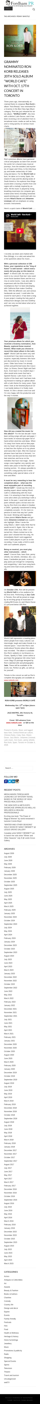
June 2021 (8, 1023)
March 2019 (8, 1101)
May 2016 (8, 1214)
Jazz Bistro (14, 737)
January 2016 (9, 1228)
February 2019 (10, 1104)
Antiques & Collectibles (13, 1280)
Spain (15, 742)
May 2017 (8, 1175)
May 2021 (8, 1027)
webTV (6, 1382)
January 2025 (9, 913)
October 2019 (9, 1076)
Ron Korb (8, 742)
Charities (7, 1298)
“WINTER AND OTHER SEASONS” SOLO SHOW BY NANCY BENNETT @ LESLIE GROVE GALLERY (20, 827)
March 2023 (8, 970)
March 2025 (8, 906)
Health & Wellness (11, 1333)
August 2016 (9, 1203)
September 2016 (10, 1200)
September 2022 (10, 988)
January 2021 (9, 1041)
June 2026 (8, 860)
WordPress (28, 1397)
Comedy (7, 1301)
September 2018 (10, 1119)
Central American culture (23, 733)
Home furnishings (11, 1340)
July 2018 (8, 1126)
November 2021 (10, 1012)
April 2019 (8, 1097)
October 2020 (9, 1051)
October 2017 (9, 1157)
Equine (6, 1312)
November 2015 (10, 1235)
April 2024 (8, 935)
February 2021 (10, 1037)
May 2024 (8, 931)
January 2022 (9, 1005)
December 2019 (10, 1073)
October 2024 (9, 921)
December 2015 (10, 1232)
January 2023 (9, 974)
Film (5, 1326)
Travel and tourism (11, 1375)
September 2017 (10, 1161)
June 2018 (8, 1129)
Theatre (7, 1372)
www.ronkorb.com (11, 680)
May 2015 (8, 1256)
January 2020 (9, 1069)
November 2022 (10, 981)
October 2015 (9, 1239)
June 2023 (8, 963)
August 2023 (9, 956)
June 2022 (8, 991)
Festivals (7, 1322)
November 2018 (10, 1111)
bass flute (8, 733)
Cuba (19, 735)
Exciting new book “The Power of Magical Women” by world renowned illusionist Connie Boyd (19, 818)
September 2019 (10, 1080)
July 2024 (8, 928)
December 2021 (10, 1009)
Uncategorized (10, 1379)
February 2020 (10, 1065)
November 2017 (10, 1154)
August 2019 (9, 1083)
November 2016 (10, 1193)
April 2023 (8, 966)
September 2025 (10, 885)
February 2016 (10, 1225)
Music (21, 730)
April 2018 (8, 1136)
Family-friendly (10, 1319)
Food (6, 1329)
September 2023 (10, 952)
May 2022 (8, 995)
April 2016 (8, 1217)
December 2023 (10, 945)
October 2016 (9, 1196)
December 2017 (10, 1150)
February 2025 (10, 910)
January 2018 (9, 1147)
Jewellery (8, 1343)
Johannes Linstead (27, 737)
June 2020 (8, 1058)
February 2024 (10, 938)
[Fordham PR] (20, 3)
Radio (6, 1354)
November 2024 (10, 917)
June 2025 (8, 896)
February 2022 (10, 1002)
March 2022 (8, 998)
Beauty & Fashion (11, 1290)
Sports (6, 1365)
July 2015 (8, 1249)
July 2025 (8, 892)
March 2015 (8, 1263)
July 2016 (8, 1207)
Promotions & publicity (13, 1351)
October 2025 (9, 882)
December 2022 (10, 977)
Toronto (21, 742)
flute (23, 735)
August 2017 (9, 1164)
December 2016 (10, 1189)
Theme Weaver (27, 1400)
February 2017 (10, 1186)
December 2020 (10, 1044)
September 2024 (10, 924)
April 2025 (8, 903)
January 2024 (9, 942)
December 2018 (10, 1108)
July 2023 (8, 959)
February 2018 (10, 1143)
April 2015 (8, 1260)
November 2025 (10, 878)
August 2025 (9, 889)
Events (15, 730)
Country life (8, 1305)
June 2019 (8, 1090)
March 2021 (8, 1034)
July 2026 (8, 857)
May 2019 (8, 1094)
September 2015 (10, 1242)
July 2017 (8, 1168)
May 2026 (8, 864)
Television (8, 1368)
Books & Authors (10, 1294)
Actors (6, 1276)
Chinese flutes (9, 735)
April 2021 (8, 1030)
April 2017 (8, 1179)
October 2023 (9, 949)
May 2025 (8, 899)
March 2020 (8, 1062)
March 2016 (8, 1221)
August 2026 (9, 853)
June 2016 (8, 1210)
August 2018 (9, 1122)
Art (5, 1283)
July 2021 (8, 1019)
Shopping (7, 1358)
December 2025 (10, 875)
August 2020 (9, 1055)
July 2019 (8, 1087)
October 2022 (9, 984)
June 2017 (8, 1172)
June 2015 (8, 1253)
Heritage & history (11, 1336)
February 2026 (10, 867)
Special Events (10, 1361)
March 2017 (8, 1182)
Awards (7, 1287)
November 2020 (10, 1048)
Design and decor (11, 1308)
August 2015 (9, 1246)
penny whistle (28, 740)
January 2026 (9, 871)
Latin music (8, 740)
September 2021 (10, 1016)
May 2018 (8, 1133)
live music (18, 740)
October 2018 (9, 1115)
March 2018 (8, 1140)
